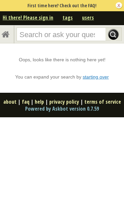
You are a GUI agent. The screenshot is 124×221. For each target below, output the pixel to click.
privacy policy (64, 101)
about (10, 101)
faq (25, 101)
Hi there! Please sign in (28, 17)
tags (67, 17)
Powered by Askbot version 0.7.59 (62, 108)
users (88, 17)
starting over (96, 77)
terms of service (102, 101)
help (39, 101)
